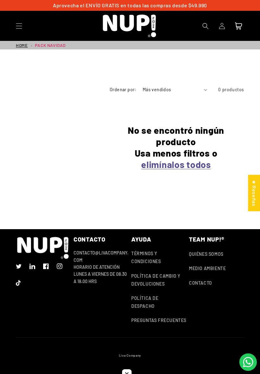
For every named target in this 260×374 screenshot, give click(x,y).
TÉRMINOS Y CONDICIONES (146, 257)
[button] (19, 26)
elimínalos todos (176, 164)
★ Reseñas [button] (254, 193)
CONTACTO (200, 283)
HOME (22, 45)
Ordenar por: (123, 89)
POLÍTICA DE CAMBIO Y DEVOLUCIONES (155, 280)
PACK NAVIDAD (50, 45)
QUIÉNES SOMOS (206, 254)
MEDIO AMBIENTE (207, 268)
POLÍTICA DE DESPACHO (145, 302)
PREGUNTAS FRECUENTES (158, 320)
